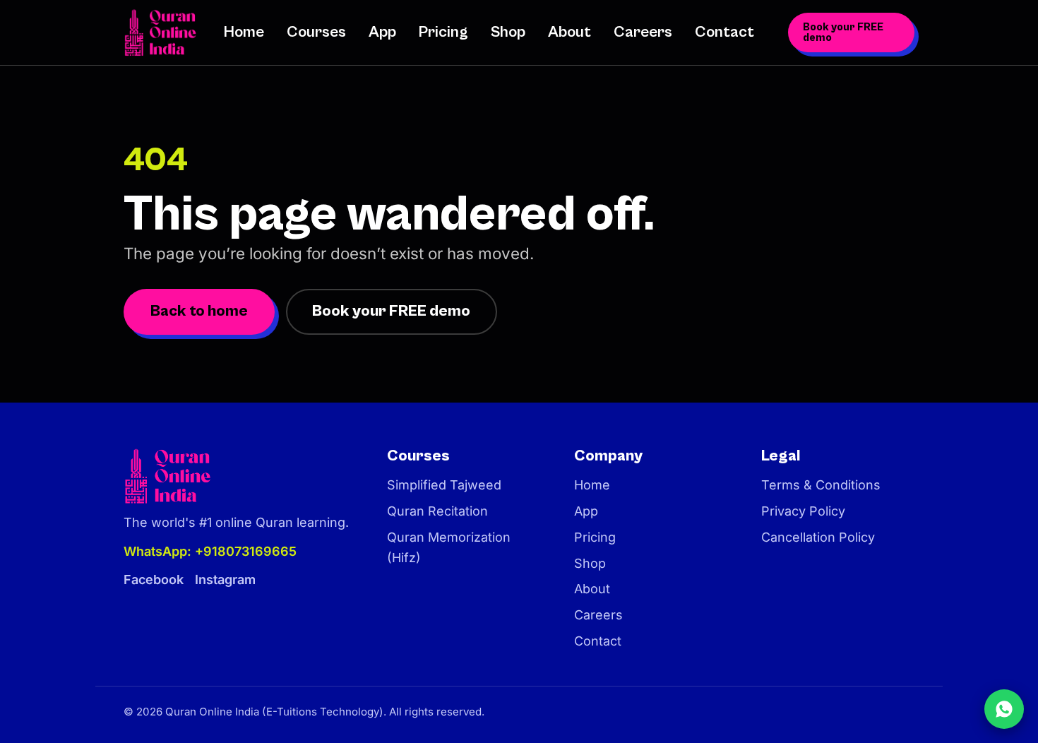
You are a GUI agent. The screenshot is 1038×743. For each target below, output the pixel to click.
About (569, 32)
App (382, 32)
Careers (643, 32)
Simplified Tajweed (444, 484)
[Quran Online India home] (162, 32)
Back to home (199, 311)
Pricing (443, 32)
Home (244, 32)
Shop (508, 32)
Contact (724, 32)
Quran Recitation (437, 511)
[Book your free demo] (1004, 709)
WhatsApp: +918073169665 (210, 551)
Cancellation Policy (818, 537)
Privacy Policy (803, 511)
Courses (316, 32)
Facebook (154, 579)
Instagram (225, 579)
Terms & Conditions (821, 484)
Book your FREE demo (843, 32)
